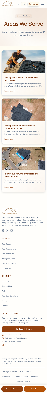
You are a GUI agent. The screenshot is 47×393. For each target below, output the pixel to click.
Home (7, 16)
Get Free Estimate (23, 329)
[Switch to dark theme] (23, 4)
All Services (6, 268)
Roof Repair (6, 244)
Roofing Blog (7, 286)
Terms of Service (21, 377)
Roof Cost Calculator (10, 296)
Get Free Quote (12, 389)
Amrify (27, 381)
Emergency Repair (9, 259)
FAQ (3, 291)
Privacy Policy (7, 377)
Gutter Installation (9, 264)
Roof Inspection (8, 254)
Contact (5, 306)
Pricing (4, 301)
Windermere (6, 361)
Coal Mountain (32, 359)
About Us (5, 281)
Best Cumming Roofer (22, 372)
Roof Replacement (9, 249)
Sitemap (34, 377)
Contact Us (33, 4)
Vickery (40, 359)
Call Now (34, 389)
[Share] (18, 4)
